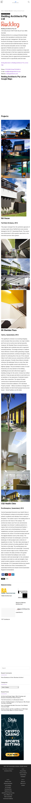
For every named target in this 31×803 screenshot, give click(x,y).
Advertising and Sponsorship (8, 792)
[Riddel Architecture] (8, 589)
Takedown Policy (8, 791)
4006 (7, 578)
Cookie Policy (23, 774)
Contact (23, 785)
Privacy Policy (23, 770)
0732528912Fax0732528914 (12, 69)
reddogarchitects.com (12, 73)
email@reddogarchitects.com (13, 71)
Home (2, 10)
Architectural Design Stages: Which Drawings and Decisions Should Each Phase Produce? (13, 697)
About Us (23, 781)
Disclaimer (23, 776)
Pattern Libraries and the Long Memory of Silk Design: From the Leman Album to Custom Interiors (14, 709)
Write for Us (23, 783)
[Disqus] (15, 644)
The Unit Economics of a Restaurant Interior (12, 699)
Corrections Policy (8, 770)
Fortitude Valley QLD (8, 10)
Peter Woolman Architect (17, 677)
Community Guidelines (8, 798)
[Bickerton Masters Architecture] (23, 589)
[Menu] (2, 2)
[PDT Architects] (8, 609)
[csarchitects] (23, 609)
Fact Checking (8, 785)
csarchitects (19, 612)
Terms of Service (23, 772)
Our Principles (8, 787)
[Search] (28, 2)
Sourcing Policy (8, 789)
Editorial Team (8, 781)
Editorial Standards (8, 783)
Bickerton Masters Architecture (21, 603)
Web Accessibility (8, 796)
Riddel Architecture (6, 595)
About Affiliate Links (8, 794)
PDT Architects (5, 619)
